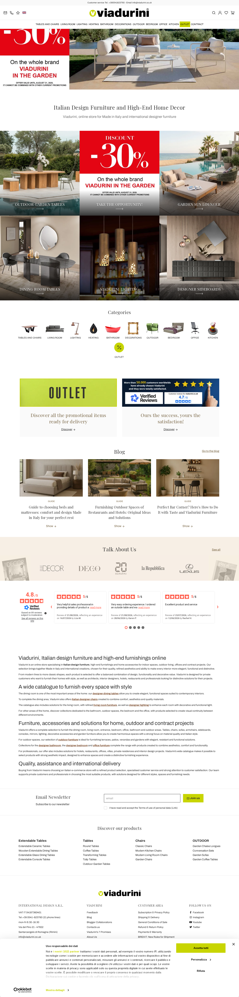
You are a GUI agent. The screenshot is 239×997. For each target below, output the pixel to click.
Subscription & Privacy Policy (154, 912)
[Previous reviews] (51, 607)
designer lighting (139, 705)
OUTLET (184, 24)
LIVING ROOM (68, 24)
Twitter (196, 927)
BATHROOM (106, 24)
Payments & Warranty (150, 932)
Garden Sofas (201, 855)
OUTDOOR (139, 24)
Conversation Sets (203, 850)
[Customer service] (11, 12)
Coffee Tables (91, 850)
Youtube (197, 922)
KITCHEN (174, 24)
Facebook (198, 912)
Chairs (140, 840)
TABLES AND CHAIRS (47, 24)
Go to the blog (210, 451)
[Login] (220, 12)
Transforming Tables (94, 855)
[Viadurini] (119, 13)
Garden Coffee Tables (205, 859)
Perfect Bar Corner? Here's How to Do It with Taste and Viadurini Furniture (187, 510)
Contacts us (93, 927)
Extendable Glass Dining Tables (37, 855)
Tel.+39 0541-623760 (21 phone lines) (39, 917)
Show (50, 526)
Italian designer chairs (85, 699)
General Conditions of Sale (152, 922)
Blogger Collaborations (99, 922)
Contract (197, 24)
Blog (89, 917)
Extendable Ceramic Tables (34, 846)
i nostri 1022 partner (66, 951)
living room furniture (105, 705)
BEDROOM (152, 24)
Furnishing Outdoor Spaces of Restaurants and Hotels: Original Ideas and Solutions (119, 512)
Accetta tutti (201, 947)
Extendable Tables (33, 840)
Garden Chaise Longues (206, 846)
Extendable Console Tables (34, 859)
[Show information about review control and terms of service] (45, 613)
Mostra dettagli (55, 990)
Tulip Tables (90, 859)
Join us (194, 798)
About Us (92, 937)
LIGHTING (82, 24)
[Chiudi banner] (233, 944)
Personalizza (199, 959)
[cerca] (214, 12)
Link (174, 808)
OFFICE (163, 24)
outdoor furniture (68, 739)
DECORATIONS (123, 24)
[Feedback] (18, 12)
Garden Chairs (143, 859)
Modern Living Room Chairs (151, 855)
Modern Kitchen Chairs (148, 850)
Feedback (92, 912)
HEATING (94, 24)
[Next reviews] (217, 607)
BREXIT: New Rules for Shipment (156, 937)
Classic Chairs (143, 846)
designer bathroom (50, 745)
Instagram (198, 917)
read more (95, 607)
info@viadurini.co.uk (30, 937)
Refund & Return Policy (150, 927)
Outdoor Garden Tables (96, 864)
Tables (88, 840)
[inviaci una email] (5, 12)
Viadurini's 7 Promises (99, 932)
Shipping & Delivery (148, 917)
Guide (51, 501)
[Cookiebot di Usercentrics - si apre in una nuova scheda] (22, 990)
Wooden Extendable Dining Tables (38, 850)
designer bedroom (77, 745)
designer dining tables (106, 693)
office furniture (101, 745)
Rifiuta (201, 970)
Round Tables (91, 846)
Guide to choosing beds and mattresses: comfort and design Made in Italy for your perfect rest (51, 512)
